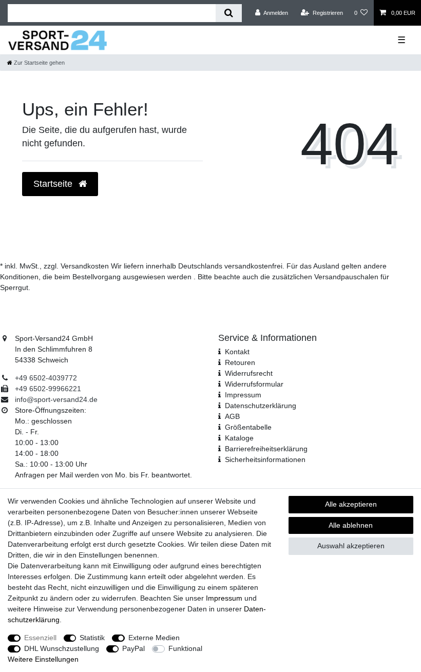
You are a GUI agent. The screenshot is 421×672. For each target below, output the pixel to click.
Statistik (92, 637)
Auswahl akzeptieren (351, 546)
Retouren (240, 362)
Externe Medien (154, 637)
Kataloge (239, 438)
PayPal (133, 648)
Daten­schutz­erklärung (260, 405)
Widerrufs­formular (254, 384)
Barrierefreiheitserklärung (266, 449)
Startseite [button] (54, 184)
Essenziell (40, 637)
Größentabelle (248, 427)
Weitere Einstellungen (43, 659)
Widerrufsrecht (249, 373)
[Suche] (229, 13)
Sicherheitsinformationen (265, 459)
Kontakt (237, 352)
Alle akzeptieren (351, 504)
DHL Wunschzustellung (61, 648)
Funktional (185, 648)
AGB (232, 416)
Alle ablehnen (351, 525)
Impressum (243, 395)
